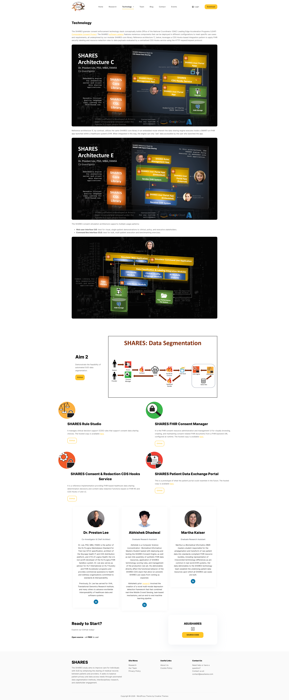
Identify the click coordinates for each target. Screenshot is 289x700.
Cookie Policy (166, 668)
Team (142, 7)
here (102, 434)
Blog (151, 7)
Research (113, 7)
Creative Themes (161, 696)
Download (211, 7)
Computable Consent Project (84, 34)
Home (100, 7)
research (146, 583)
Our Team (133, 668)
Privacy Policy (135, 671)
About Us (164, 665)
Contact (162, 7)
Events (174, 7)
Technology (127, 7)
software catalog (116, 34)
